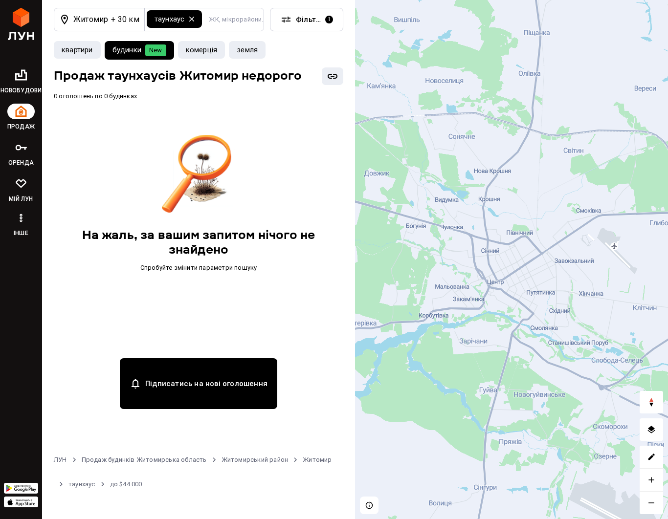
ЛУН (60, 459)
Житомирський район (255, 459)
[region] (511, 259)
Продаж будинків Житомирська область (144, 459)
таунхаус (81, 484)
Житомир (317, 459)
